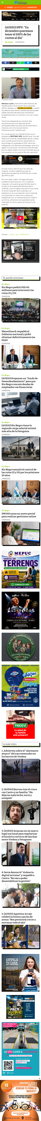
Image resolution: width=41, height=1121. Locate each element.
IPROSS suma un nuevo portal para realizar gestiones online (19, 515)
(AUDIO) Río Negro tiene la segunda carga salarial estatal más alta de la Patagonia (19, 428)
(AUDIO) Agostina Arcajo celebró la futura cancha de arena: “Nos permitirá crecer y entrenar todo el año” (19, 918)
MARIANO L (25, 234)
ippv (17, 234)
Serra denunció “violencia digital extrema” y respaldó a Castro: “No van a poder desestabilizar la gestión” (18, 876)
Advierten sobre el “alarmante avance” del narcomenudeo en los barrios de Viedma (20, 753)
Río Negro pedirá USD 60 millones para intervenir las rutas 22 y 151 (18, 290)
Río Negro (9, 42)
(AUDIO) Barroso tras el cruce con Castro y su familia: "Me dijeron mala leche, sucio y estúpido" (19, 793)
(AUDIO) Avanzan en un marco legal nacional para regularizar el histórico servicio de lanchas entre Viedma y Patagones (20, 835)
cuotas (11, 234)
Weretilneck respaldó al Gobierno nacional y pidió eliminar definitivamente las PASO (18, 336)
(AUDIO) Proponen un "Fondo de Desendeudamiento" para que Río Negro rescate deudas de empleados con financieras (20, 383)
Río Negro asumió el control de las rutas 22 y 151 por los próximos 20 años (20, 472)
